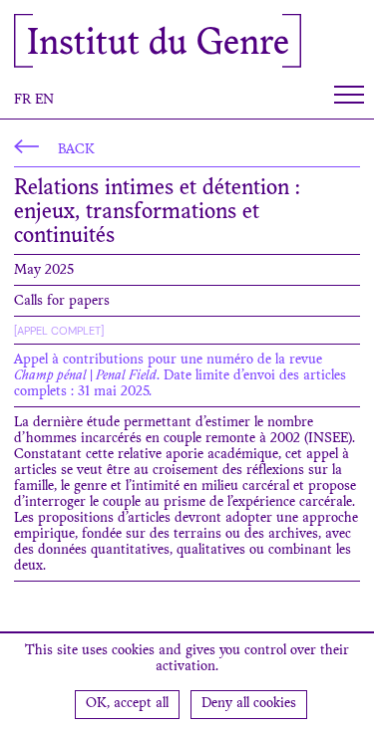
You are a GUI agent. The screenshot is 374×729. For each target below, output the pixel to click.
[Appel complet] (59, 331)
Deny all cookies (248, 704)
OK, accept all (127, 704)
